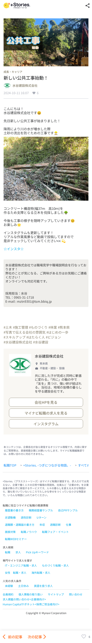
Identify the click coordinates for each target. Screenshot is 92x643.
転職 (7, 552)
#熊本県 (64, 327)
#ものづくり (38, 327)
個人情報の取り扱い (31, 594)
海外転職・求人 (40, 572)
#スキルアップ (14, 337)
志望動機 (10, 517)
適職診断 (55, 524)
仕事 (68, 524)
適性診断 (26, 517)
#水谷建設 (40, 342)
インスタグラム (46, 423)
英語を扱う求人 (43, 586)
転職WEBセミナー (16, 539)
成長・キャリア (13, 71)
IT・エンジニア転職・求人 (21, 565)
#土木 (8, 327)
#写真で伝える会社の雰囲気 (25, 332)
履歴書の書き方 (14, 510)
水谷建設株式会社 (25, 86)
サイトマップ (56, 594)
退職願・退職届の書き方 (19, 524)
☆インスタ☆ (14, 248)
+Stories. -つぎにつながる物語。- (47, 465)
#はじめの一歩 (57, 332)
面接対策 (10, 532)
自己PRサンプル (68, 510)
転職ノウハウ (29, 532)
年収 (42, 524)
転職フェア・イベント (55, 532)
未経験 (9, 586)
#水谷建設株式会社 (18, 342)
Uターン (41, 517)
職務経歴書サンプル (41, 510)
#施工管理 (20, 327)
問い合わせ (75, 594)
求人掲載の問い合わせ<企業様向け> (24, 599)
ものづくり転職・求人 (55, 565)
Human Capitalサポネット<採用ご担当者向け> (31, 604)
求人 (18, 552)
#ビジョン (53, 337)
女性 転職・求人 (15, 572)
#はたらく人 (35, 337)
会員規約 (8, 594)
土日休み (23, 586)
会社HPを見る (46, 402)
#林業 (52, 327)
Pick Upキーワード (37, 552)
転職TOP (10, 465)
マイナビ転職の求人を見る (46, 413)
